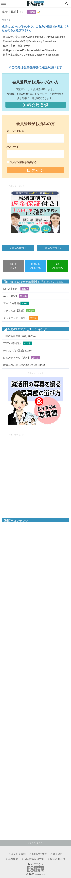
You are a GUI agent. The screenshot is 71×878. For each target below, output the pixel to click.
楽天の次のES (52, 248)
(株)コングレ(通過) (13, 350)
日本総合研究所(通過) (15, 336)
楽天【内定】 (10, 296)
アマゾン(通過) (11, 303)
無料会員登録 (35, 105)
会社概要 (13, 859)
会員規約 (58, 853)
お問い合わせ (39, 853)
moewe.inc (40, 874)
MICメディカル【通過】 (16, 357)
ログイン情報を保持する (23, 162)
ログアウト (36, 864)
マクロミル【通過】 (14, 310)
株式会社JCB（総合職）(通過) (20, 365)
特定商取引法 (57, 859)
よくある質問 (18, 853)
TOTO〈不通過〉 (12, 343)
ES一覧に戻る (13, 265)
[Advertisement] (35, 474)
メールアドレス (15, 131)
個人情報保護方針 (34, 859)
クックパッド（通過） (15, 317)
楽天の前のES (19, 248)
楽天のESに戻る (57, 265)
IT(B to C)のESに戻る (35, 265)
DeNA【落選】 (11, 288)
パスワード (13, 146)
